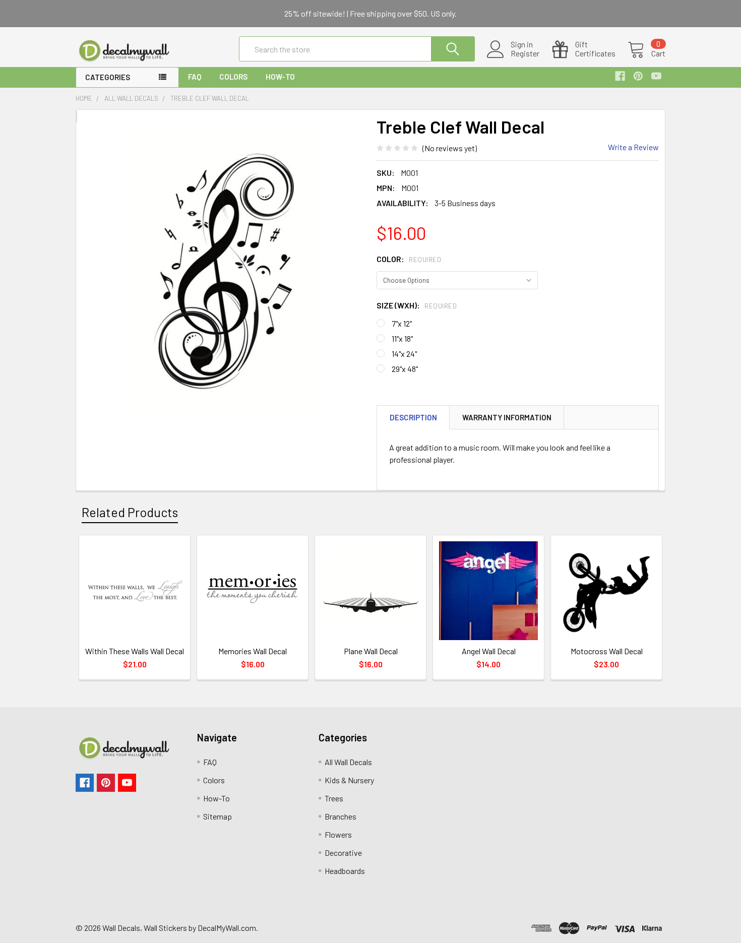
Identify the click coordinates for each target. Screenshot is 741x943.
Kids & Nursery (349, 780)
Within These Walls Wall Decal (134, 651)
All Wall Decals (348, 762)
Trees (334, 798)
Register (525, 53)
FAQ (194, 76)
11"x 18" (402, 338)
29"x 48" (405, 368)
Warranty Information (506, 417)
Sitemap (217, 816)
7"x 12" (402, 323)
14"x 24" (404, 353)
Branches (340, 816)
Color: (409, 259)
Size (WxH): (417, 305)
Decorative (343, 852)
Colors (233, 76)
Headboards (345, 870)
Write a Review (633, 147)
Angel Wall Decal (489, 651)
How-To (280, 76)
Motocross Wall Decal (607, 651)
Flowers (338, 834)
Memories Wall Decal (252, 651)
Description (413, 417)
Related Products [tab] (130, 512)
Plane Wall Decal (371, 651)
